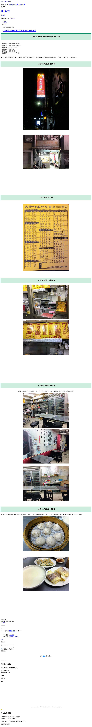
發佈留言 (3, 650)
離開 (8, 724)
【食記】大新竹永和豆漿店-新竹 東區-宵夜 (19, 31)
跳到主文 (3, 15)
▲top (2, 639)
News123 (3, 622)
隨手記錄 (5, 11)
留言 (14, 631)
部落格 (5, 22)
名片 (4, 24)
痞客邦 (10, 631)
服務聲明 (60, 707)
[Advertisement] (44, 181)
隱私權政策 (54, 707)
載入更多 (3, 642)
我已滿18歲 (3, 724)
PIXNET (35, 707)
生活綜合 (12, 18)
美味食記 (11, 635)
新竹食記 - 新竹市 (13, 636)
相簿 (4, 21)
